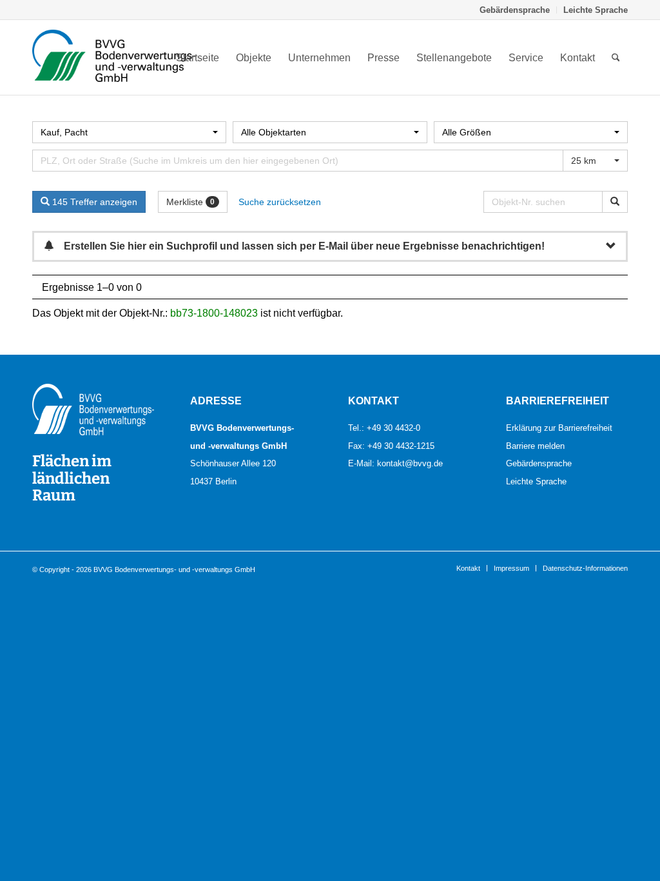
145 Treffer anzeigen (93, 202)
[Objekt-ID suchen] (615, 202)
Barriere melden (535, 445)
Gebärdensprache (515, 10)
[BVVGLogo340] (113, 57)
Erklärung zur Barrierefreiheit (559, 427)
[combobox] (129, 132)
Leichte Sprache (595, 10)
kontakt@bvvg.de (410, 463)
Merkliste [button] (190, 202)
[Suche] (615, 57)
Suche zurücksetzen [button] (279, 202)
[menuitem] (515, 10)
